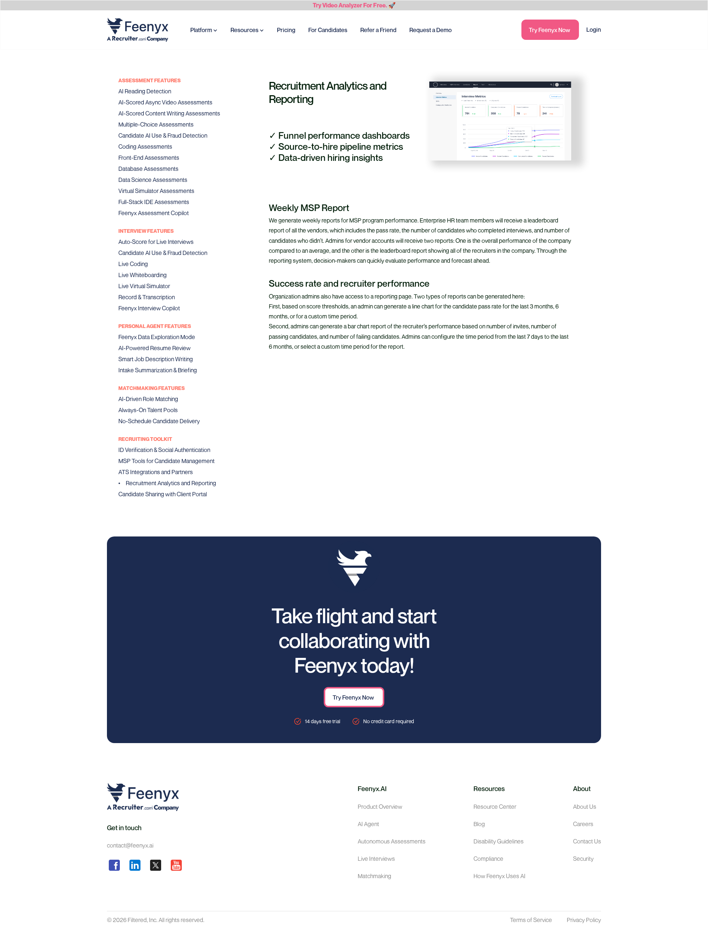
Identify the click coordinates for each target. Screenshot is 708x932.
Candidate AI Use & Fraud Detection (162, 135)
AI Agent (368, 824)
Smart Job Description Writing (155, 359)
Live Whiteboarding (142, 275)
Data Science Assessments (152, 179)
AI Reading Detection (144, 91)
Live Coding (133, 263)
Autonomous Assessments (392, 841)
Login (593, 29)
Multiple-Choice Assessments (156, 124)
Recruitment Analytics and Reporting (171, 483)
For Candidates (327, 30)
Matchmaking (374, 876)
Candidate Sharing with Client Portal (162, 494)
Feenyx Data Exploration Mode (156, 337)
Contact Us (587, 841)
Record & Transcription (146, 297)
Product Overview (380, 806)
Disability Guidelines (498, 841)
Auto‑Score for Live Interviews (156, 241)
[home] (137, 29)
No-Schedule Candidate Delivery (159, 421)
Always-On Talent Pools (148, 410)
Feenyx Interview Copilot (149, 308)
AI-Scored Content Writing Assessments (169, 113)
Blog (479, 824)
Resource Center (494, 806)
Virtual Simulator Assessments (156, 190)
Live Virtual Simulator (144, 286)
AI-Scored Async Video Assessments (165, 102)
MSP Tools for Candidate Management (166, 461)
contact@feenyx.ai (130, 845)
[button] (204, 29)
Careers (583, 824)
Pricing (286, 30)
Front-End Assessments (148, 157)
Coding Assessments (145, 146)
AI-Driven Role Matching (148, 399)
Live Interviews (376, 858)
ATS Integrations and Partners (155, 472)
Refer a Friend (378, 30)
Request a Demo (430, 30)
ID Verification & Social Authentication (164, 449)
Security (583, 858)
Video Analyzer (342, 5)
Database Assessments (148, 168)
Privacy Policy (584, 920)
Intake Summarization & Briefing (157, 370)
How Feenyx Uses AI (499, 876)
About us (584, 806)
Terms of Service (531, 920)
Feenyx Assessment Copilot (153, 213)
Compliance (488, 858)
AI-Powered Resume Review (154, 348)
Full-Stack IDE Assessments (153, 202)
